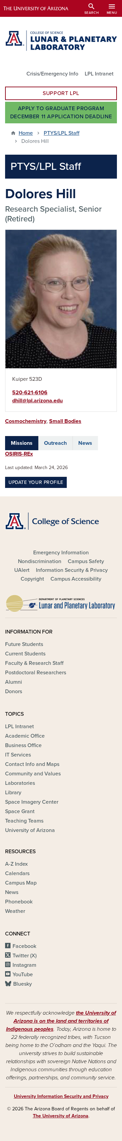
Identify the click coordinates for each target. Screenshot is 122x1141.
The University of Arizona (60, 1116)
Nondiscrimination (39, 561)
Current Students (25, 653)
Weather (15, 911)
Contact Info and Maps (32, 764)
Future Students (24, 644)
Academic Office (25, 736)
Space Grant (20, 811)
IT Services (18, 754)
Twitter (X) (25, 955)
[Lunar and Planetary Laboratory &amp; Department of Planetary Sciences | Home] (61, 40)
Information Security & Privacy (72, 570)
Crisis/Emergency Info (52, 73)
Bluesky (22, 984)
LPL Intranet (99, 73)
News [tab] (85, 443)
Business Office (23, 745)
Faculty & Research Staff (34, 663)
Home (26, 133)
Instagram (24, 965)
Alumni (13, 682)
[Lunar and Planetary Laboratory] (61, 601)
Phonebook (19, 901)
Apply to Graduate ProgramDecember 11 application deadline (61, 112)
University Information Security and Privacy (61, 1096)
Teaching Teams (24, 821)
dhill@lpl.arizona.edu (37, 400)
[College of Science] (61, 521)
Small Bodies (65, 421)
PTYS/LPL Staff (61, 133)
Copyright (32, 579)
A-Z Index (16, 864)
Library (13, 792)
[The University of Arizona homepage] (41, 8)
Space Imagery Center (31, 802)
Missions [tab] (22, 443)
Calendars (17, 873)
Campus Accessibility (75, 579)
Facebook (24, 946)
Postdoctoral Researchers (35, 672)
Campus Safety (86, 561)
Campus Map (21, 883)
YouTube (23, 974)
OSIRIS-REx (19, 454)
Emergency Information (61, 552)
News (11, 892)
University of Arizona (30, 830)
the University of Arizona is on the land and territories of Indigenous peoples (61, 1021)
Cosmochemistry (25, 421)
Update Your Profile (35, 482)
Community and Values (33, 773)
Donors (13, 691)
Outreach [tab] (55, 443)
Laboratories (20, 783)
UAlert (21, 570)
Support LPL (61, 93)
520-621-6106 (29, 392)
